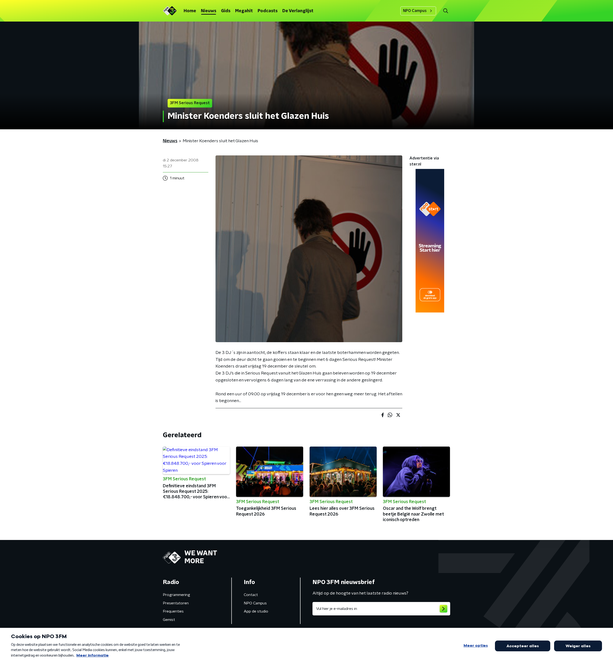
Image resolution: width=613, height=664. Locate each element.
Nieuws (208, 11)
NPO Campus (415, 11)
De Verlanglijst (297, 11)
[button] (445, 10)
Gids (225, 11)
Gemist (169, 620)
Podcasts (268, 11)
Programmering (176, 595)
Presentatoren (176, 603)
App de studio (256, 611)
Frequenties (173, 611)
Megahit (244, 11)
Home (190, 11)
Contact (251, 595)
